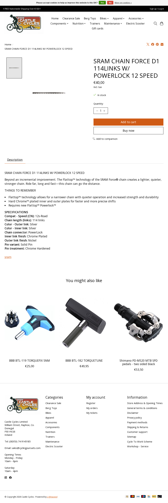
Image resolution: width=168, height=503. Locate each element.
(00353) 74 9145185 (20, 441)
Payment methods (137, 422)
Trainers (95, 23)
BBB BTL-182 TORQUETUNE (84, 360)
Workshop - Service (137, 446)
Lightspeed (52, 496)
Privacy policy (134, 417)
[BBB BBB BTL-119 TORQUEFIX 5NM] (30, 322)
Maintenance (52, 441)
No (110, 3)
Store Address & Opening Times (145, 403)
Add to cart (128, 122)
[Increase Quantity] (104, 110)
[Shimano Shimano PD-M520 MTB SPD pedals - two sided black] (139, 322)
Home (55, 18)
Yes (102, 3)
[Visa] (138, 496)
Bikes (48, 412)
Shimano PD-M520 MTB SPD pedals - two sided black (139, 362)
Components (52, 427)
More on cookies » (123, 3)
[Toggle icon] (155, 23)
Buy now (128, 130)
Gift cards (97, 28)
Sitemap (131, 436)
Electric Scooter (135, 23)
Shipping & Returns (137, 427)
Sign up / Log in (157, 8)
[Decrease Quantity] (97, 110)
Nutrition (50, 431)
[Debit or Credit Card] (160, 496)
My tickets (91, 412)
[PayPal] (154, 496)
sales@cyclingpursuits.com (26, 448)
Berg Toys (90, 18)
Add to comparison (106, 138)
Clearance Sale (71, 18)
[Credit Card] (149, 496)
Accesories (51, 422)
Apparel (49, 417)
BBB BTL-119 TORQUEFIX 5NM (29, 360)
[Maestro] (143, 496)
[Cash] (127, 496)
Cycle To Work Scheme (139, 441)
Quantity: (98, 103)
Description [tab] (15, 160)
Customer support (137, 431)
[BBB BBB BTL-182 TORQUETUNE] (84, 322)
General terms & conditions (142, 408)
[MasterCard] (132, 496)
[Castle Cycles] (24, 23)
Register (90, 403)
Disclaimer (132, 412)
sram (8, 257)
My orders (92, 408)
